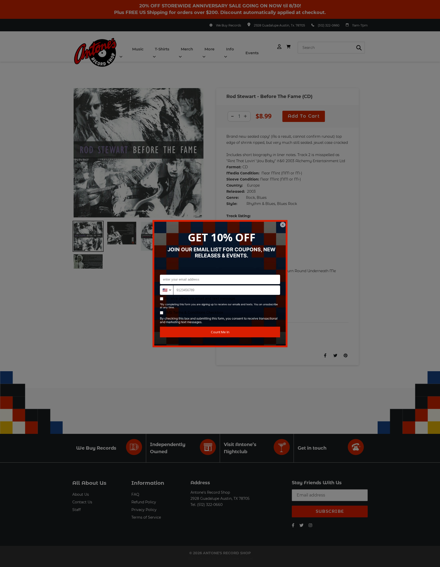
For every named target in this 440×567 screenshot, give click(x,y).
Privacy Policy (144, 509)
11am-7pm (360, 25)
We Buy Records (228, 25)
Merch (187, 49)
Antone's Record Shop (210, 492)
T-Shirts (162, 49)
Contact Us (82, 502)
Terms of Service (146, 517)
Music (138, 49)
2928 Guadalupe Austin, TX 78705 (220, 498)
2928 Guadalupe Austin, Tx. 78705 (279, 25)
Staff (76, 509)
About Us (80, 494)
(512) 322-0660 (328, 25)
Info (230, 49)
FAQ (135, 494)
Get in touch (312, 448)
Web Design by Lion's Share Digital (220, 558)
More (209, 49)
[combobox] (331, 47)
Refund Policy (143, 502)
